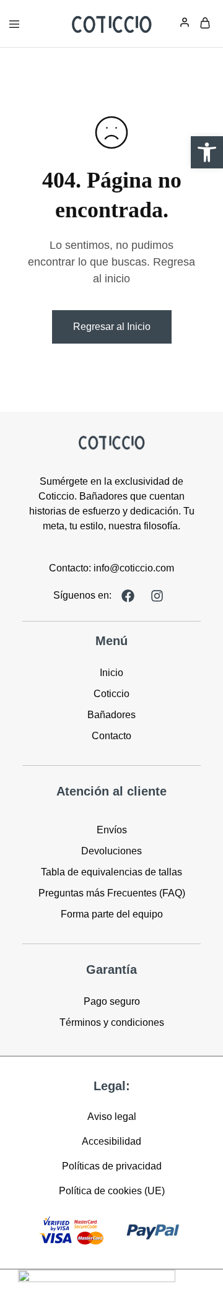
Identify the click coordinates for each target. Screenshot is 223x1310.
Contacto (111, 736)
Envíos (112, 830)
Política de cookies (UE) (112, 1191)
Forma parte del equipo (112, 914)
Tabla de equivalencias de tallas (111, 872)
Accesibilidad (111, 1141)
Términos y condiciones (111, 1022)
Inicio (111, 672)
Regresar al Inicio (112, 326)
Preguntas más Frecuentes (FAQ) (111, 893)
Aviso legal (111, 1116)
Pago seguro (112, 1001)
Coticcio (111, 693)
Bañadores (111, 714)
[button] (207, 152)
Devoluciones (111, 851)
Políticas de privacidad (112, 1166)
